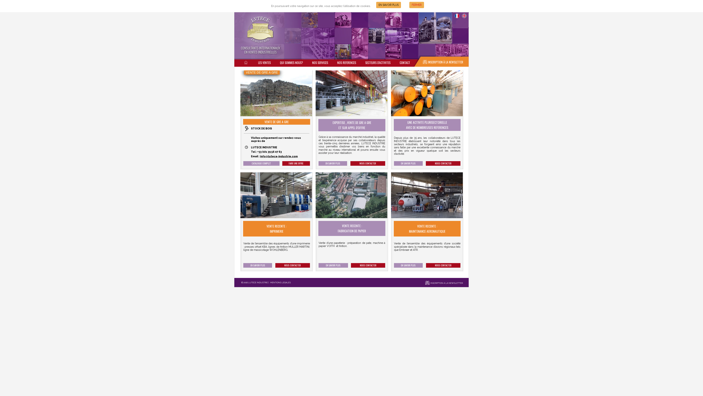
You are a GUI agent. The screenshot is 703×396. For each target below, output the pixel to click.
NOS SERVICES (320, 62)
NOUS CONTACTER (368, 163)
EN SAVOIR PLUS (389, 4)
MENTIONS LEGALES (280, 282)
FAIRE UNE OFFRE (296, 163)
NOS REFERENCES (346, 62)
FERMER (417, 4)
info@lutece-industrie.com (279, 156)
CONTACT (405, 62)
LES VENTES (264, 62)
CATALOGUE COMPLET (261, 163)
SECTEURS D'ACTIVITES (377, 62)
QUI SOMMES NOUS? (291, 62)
